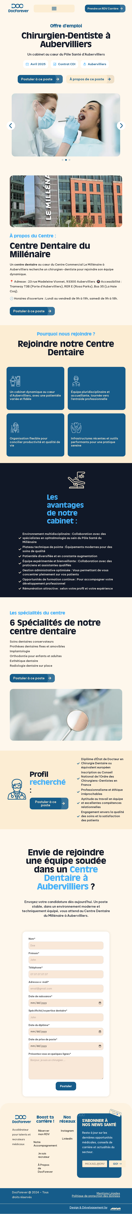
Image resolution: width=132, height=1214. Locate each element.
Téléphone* (36, 967)
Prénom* (34, 953)
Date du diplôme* (39, 1025)
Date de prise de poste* (43, 1039)
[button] (54, 8)
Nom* (32, 939)
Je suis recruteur (44, 1155)
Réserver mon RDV (44, 1132)
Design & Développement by (88, 1207)
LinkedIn (67, 1138)
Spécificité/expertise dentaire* (48, 1010)
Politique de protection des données (96, 1196)
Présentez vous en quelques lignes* (50, 1054)
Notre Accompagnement (45, 1143)
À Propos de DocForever (45, 1168)
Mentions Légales (108, 1193)
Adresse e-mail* (39, 982)
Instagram (67, 1130)
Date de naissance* (40, 996)
